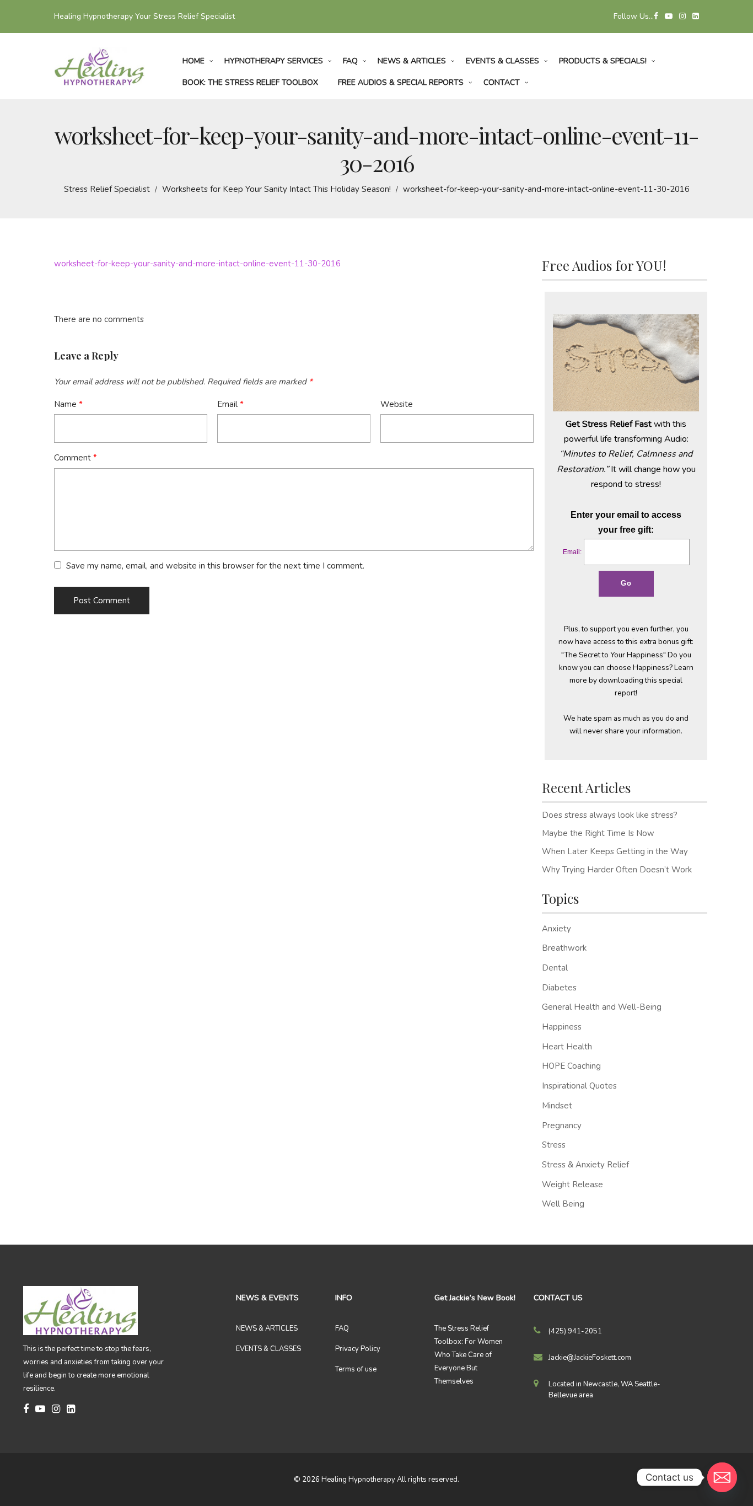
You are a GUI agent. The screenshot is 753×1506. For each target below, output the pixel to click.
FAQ (342, 1328)
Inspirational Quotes (579, 1085)
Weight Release (572, 1184)
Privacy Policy (357, 1349)
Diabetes (559, 987)
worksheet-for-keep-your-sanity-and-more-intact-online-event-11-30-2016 (197, 263)
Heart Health (567, 1046)
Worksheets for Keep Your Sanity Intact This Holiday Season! (276, 189)
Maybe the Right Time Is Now (598, 833)
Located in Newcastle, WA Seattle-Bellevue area (604, 1389)
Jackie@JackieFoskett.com (589, 1358)
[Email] (722, 1477)
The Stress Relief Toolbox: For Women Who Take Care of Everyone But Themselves (468, 1354)
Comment (75, 457)
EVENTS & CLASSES (268, 1349)
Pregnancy (562, 1125)
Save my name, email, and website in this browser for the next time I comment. (215, 565)
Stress (554, 1144)
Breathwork (564, 947)
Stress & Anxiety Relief (585, 1164)
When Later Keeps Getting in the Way (615, 851)
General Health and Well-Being (601, 1006)
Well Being (563, 1203)
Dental (555, 967)
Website (396, 404)
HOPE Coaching (571, 1065)
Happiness (562, 1026)
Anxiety (556, 928)
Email (230, 404)
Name (68, 404)
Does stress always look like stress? (609, 815)
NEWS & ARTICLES (267, 1328)
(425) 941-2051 (575, 1331)
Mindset (557, 1105)
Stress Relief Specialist (107, 189)
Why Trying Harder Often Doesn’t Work (617, 869)
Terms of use (355, 1369)
